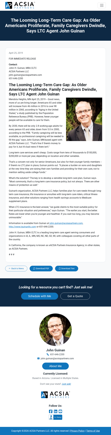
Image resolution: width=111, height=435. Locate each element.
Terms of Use (93, 430)
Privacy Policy (77, 430)
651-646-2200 (57, 354)
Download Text (68, 268)
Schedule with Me (39, 296)
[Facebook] (50, 411)
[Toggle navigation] (102, 5)
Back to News (17, 268)
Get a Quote (75, 296)
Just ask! (66, 384)
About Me (55, 366)
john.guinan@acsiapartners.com (66, 223)
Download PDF (42, 268)
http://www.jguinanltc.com (22, 226)
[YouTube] (60, 411)
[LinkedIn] (55, 411)
